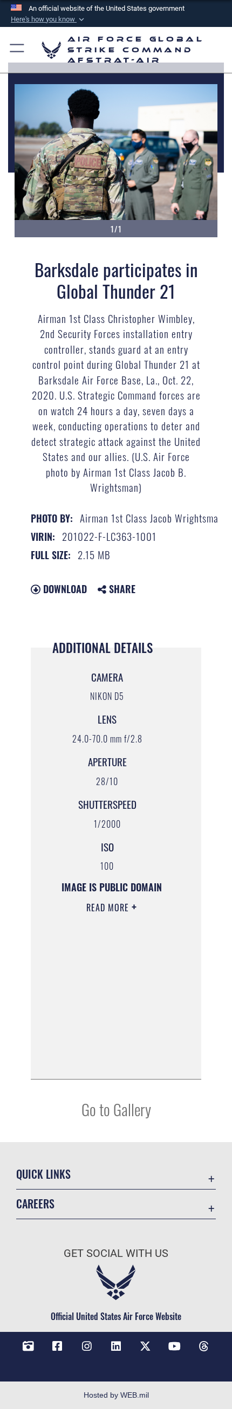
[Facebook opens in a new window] (57, 1346)
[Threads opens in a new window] (204, 1346)
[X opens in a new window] (145, 1346)
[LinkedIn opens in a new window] (116, 1346)
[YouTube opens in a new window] (175, 1346)
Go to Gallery (116, 1109)
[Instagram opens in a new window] (87, 1346)
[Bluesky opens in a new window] (116, 1363)
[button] (48, 19)
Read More (109, 907)
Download (63, 589)
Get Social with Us (116, 1253)
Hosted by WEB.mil (116, 1395)
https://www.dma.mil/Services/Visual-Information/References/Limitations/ (111, 1059)
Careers (35, 1204)
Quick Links (43, 1174)
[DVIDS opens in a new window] (28, 1346)
